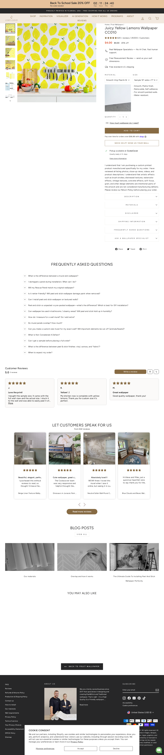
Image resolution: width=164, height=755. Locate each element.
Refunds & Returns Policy (14, 693)
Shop (33, 16)
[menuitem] (33, 16)
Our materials (30, 576)
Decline (116, 748)
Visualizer (62, 16)
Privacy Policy (77, 742)
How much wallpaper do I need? (124, 123)
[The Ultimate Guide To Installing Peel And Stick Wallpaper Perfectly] (134, 557)
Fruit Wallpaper (117, 24)
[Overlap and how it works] (82, 557)
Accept (80, 748)
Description (131, 196)
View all (82, 534)
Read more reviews (82, 511)
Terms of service (11, 721)
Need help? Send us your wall (132, 143)
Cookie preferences (130, 705)
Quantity (110, 117)
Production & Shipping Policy (16, 697)
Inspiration (46, 16)
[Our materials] (29, 557)
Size (135, 75)
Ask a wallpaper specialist (132, 238)
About (130, 16)
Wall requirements (12, 713)
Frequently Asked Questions (132, 230)
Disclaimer (132, 213)
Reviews (82, 20)
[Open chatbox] (159, 750)
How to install (10, 705)
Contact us (9, 701)
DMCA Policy (10, 733)
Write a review (130, 371)
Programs (117, 16)
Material (110, 75)
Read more (84, 705)
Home (107, 24)
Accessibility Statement (14, 729)
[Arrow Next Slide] (10, 100)
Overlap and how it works (82, 576)
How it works (99, 16)
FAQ (7, 684)
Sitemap (8, 737)
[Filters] (150, 372)
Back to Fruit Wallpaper (84, 666)
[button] (150, 18)
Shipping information (131, 221)
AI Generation (80, 16)
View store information (118, 158)
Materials (132, 205)
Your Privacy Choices (13, 725)
